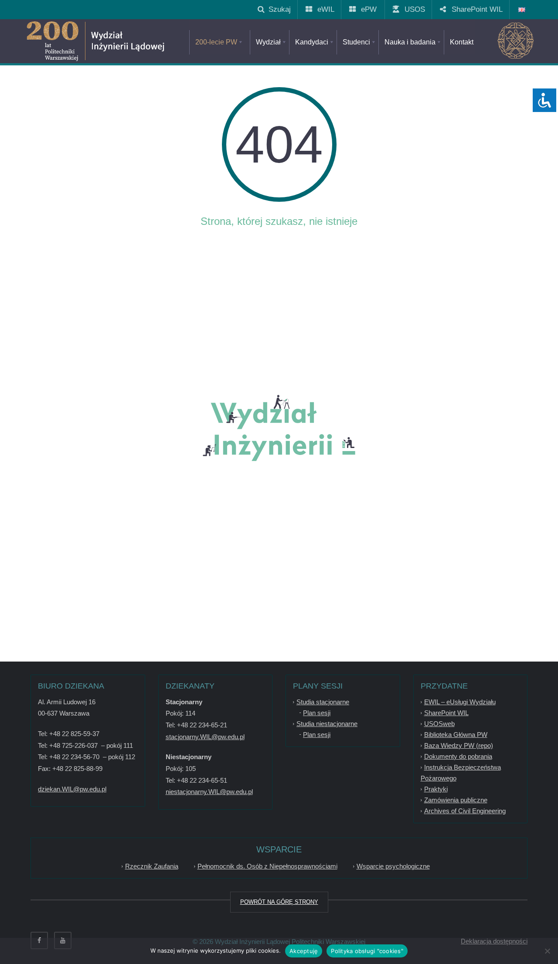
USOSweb (439, 723)
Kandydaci (311, 42)
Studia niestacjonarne (326, 723)
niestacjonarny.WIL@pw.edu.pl (209, 791)
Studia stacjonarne (322, 702)
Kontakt (461, 42)
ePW (365, 9)
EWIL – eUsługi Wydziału (460, 702)
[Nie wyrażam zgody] (547, 951)
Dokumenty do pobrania (458, 756)
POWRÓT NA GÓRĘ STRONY (279, 902)
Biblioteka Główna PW (455, 734)
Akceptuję (303, 950)
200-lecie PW (216, 42)
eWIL (322, 9)
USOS (411, 9)
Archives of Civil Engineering (465, 811)
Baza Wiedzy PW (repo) (458, 745)
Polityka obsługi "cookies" (367, 950)
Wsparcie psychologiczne (393, 866)
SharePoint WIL (474, 9)
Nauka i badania (410, 42)
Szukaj (277, 9)
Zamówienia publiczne (455, 800)
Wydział (268, 42)
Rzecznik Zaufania (151, 866)
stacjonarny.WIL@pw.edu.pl (205, 736)
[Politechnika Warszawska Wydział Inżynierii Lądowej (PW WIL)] (126, 41)
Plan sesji (316, 712)
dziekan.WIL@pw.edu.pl (72, 789)
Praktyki (436, 789)
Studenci (356, 42)
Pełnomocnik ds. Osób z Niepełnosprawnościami (267, 866)
